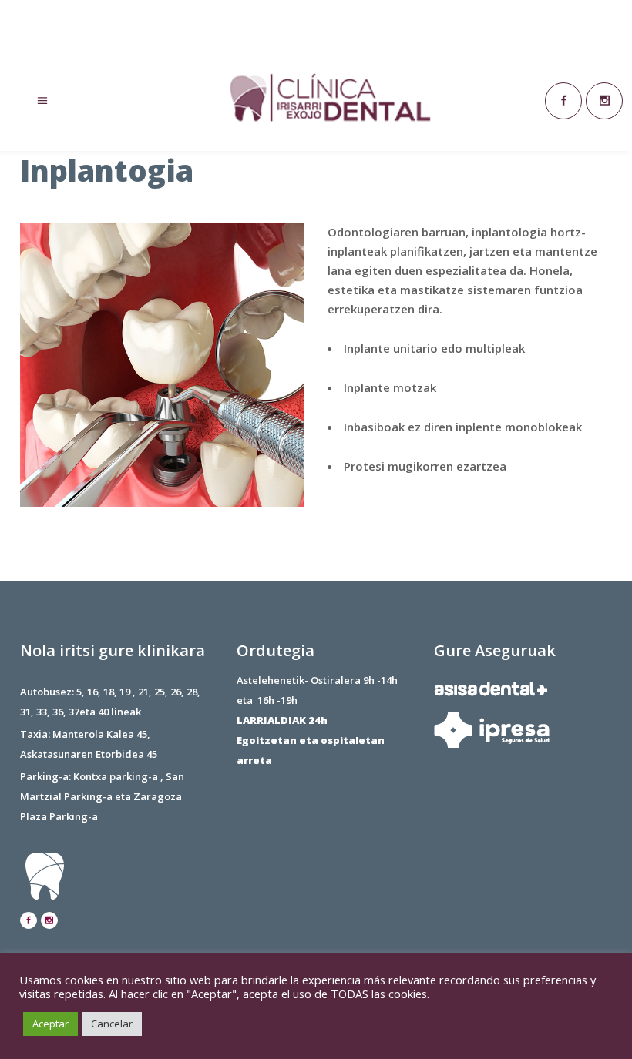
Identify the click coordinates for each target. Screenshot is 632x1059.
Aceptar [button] (50, 1024)
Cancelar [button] (112, 1024)
